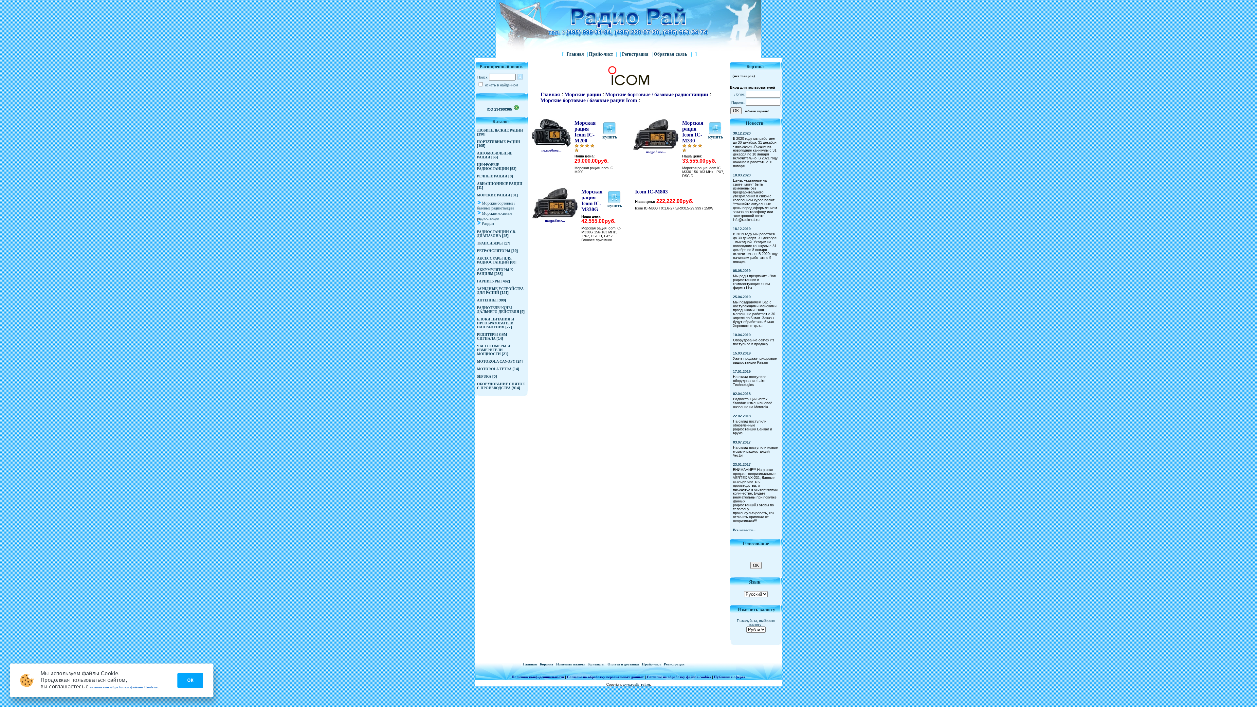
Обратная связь (673, 54)
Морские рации (493, 195)
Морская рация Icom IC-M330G (592, 200)
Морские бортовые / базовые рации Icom (588, 100)
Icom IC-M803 (651, 191)
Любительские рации (500, 130)
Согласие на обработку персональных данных (605, 677)
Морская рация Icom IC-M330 (692, 131)
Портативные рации (498, 142)
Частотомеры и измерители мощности (493, 350)
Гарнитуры (489, 281)
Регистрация (636, 54)
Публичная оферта (729, 677)
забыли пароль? (757, 111)
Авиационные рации (499, 184)
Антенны (487, 300)
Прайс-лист (601, 54)
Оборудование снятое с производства (501, 386)
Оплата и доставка (624, 664)
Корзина (547, 664)
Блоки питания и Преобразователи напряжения (495, 323)
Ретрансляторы (493, 251)
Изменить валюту (571, 664)
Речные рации (492, 176)
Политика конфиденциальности (538, 677)
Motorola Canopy (496, 361)
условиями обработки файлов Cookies (124, 687)
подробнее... (551, 150)
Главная (575, 54)
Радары (488, 223)
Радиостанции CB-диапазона (496, 234)
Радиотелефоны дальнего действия (498, 310)
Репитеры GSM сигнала (492, 336)
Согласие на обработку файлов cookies (679, 677)
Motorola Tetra (494, 369)
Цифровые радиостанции (493, 167)
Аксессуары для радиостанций (494, 260)
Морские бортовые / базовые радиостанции (496, 205)
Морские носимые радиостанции (494, 216)
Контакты (597, 664)
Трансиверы (490, 243)
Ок (190, 680)
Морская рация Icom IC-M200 (585, 131)
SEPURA (484, 376)
